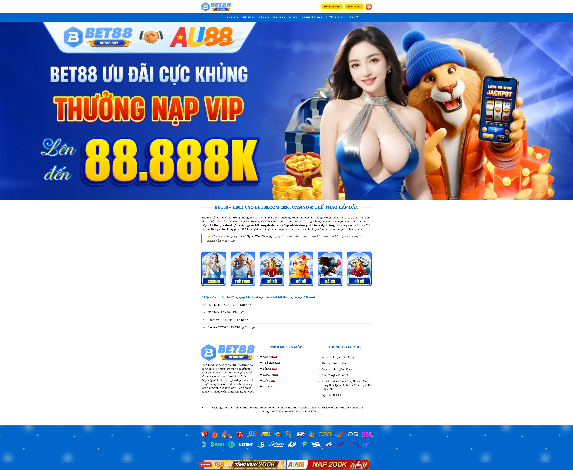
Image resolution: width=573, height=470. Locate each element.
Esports (278, 17)
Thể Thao (248, 17)
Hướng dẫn (334, 17)
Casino (232, 17)
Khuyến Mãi (313, 17)
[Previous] (15, 111)
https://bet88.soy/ (344, 357)
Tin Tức (353, 17)
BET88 (217, 17)
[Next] (557, 111)
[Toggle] (204, 305)
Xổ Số (292, 17)
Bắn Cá (264, 17)
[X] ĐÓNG (205, 464)
